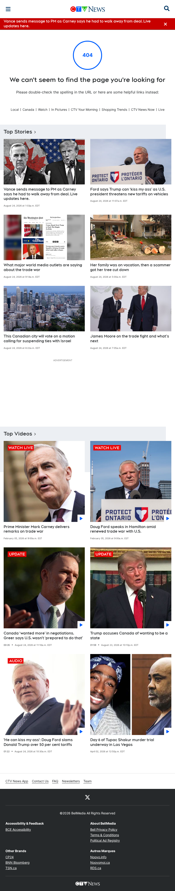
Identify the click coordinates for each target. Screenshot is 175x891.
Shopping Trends (114, 109)
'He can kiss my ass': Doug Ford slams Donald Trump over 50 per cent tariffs (38, 742)
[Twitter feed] (87, 797)
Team (87, 781)
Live (161, 109)
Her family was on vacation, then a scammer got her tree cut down (130, 267)
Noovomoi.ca (100, 862)
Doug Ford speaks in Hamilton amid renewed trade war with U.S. (123, 529)
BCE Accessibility (18, 829)
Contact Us (40, 781)
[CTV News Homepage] (87, 9)
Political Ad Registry (105, 840)
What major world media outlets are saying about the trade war (43, 267)
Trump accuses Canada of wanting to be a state (129, 635)
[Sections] (8, 9)
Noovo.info (98, 857)
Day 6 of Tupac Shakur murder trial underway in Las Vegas (122, 742)
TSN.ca (11, 868)
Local (15, 109)
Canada (28, 109)
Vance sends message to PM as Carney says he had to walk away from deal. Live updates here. (40, 194)
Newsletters (71, 781)
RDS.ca (95, 868)
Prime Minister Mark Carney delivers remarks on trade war (36, 529)
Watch (42, 109)
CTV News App (16, 781)
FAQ (55, 781)
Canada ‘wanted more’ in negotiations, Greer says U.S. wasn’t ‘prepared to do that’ (43, 635)
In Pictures (59, 109)
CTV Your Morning (84, 109)
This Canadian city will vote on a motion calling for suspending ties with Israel (39, 338)
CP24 (9, 857)
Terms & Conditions (104, 835)
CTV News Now (142, 109)
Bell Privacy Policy (103, 829)
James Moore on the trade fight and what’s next (129, 338)
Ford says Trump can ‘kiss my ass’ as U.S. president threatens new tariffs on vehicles (129, 191)
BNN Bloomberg (17, 862)
